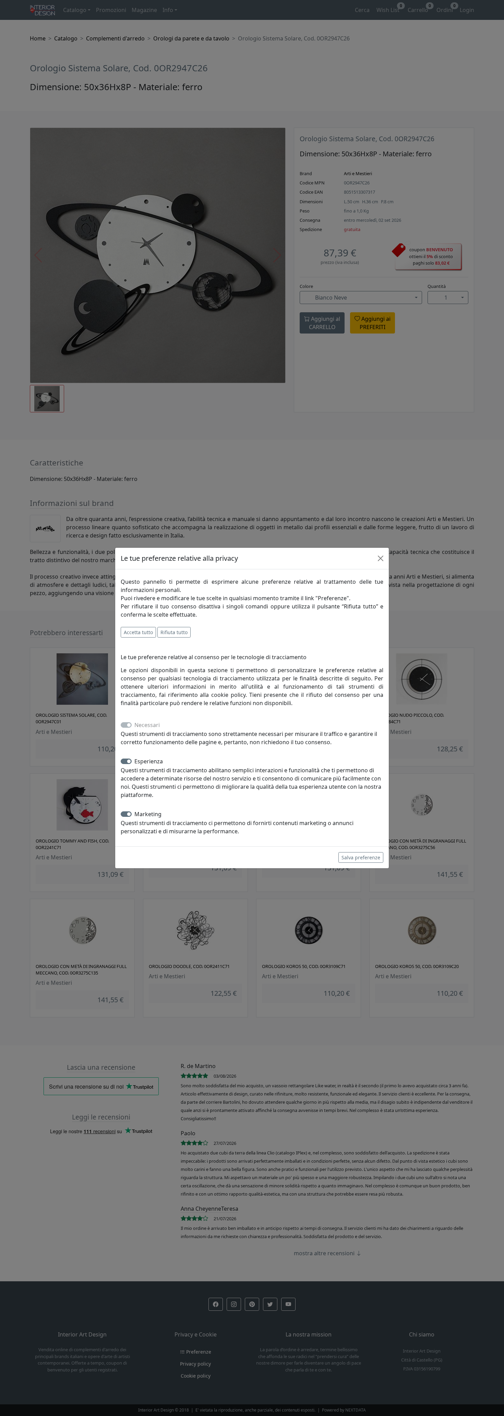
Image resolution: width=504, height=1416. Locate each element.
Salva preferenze (360, 857)
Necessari (147, 725)
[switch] (126, 761)
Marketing (147, 814)
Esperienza (148, 761)
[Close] (380, 558)
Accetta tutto (138, 632)
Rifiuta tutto (174, 632)
